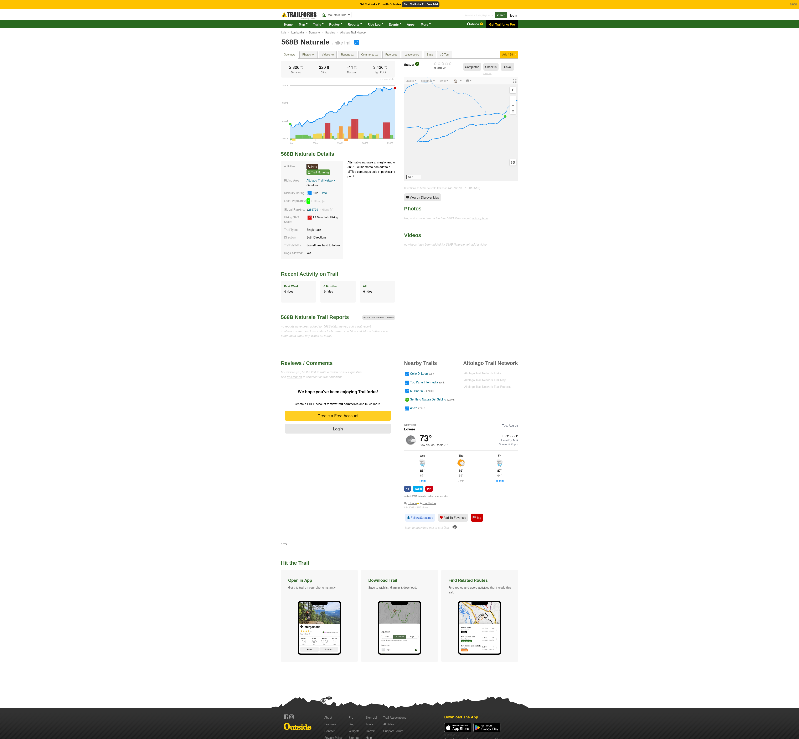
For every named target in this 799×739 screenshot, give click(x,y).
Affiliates (388, 724)
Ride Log (374, 24)
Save (507, 67)
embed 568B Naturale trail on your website (426, 496)
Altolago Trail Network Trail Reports (487, 386)
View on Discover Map (424, 197)
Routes (334, 24)
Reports (353, 24)
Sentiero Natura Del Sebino (428, 399)
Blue (319, 193)
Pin (429, 489)
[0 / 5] (443, 63)
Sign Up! (371, 717)
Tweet (418, 489)
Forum (393, 731)
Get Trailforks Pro (502, 24)
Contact (329, 731)
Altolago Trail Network (320, 180)
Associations (394, 717)
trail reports (294, 377)
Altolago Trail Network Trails (482, 373)
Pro (351, 717)
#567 (413, 408)
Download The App (461, 716)
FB (407, 489)
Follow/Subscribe (421, 517)
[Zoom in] (513, 99)
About (328, 717)
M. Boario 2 (417, 391)
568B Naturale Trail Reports (315, 317)
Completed (472, 67)
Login (338, 429)
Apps (410, 24)
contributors (429, 503)
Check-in (491, 67)
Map (302, 24)
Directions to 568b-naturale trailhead (425, 188)
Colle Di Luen (419, 374)
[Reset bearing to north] (513, 111)
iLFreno (412, 503)
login (513, 15)
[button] (319, 616)
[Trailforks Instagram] (291, 716)
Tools (369, 724)
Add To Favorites (454, 517)
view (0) (487, 73)
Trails (317, 24)
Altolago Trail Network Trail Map (485, 380)
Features (330, 724)
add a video (479, 244)
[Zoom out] (513, 105)
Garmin (371, 731)
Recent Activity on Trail (309, 274)
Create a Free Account (338, 416)
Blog (352, 724)
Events (394, 24)
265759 (313, 209)
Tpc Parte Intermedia (424, 382)
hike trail (343, 42)
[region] (461, 129)
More (424, 24)
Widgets (354, 731)
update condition (379, 317)
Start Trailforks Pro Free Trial (421, 4)
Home (288, 24)
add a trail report (360, 326)
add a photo (480, 218)
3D (513, 162)
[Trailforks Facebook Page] (286, 716)
